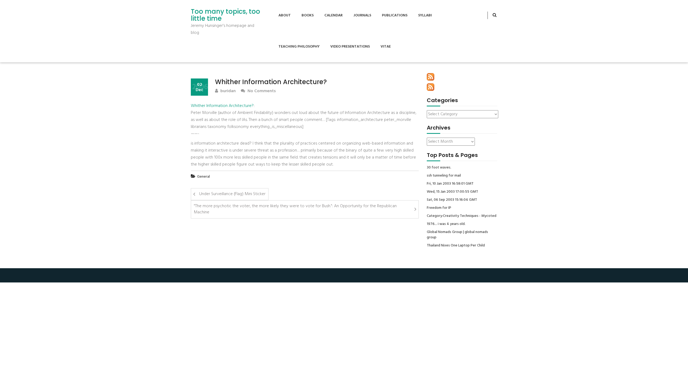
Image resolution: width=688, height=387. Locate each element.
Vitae (386, 47)
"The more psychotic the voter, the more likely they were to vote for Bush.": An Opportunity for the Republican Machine (295, 209)
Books (308, 15)
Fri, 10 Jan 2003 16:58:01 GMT (450, 184)
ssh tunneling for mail (444, 175)
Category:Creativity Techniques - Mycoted (461, 216)
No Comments (261, 91)
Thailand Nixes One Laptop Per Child (456, 245)
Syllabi (425, 15)
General (203, 177)
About (284, 15)
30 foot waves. (439, 167)
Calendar (333, 15)
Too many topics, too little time (225, 15)
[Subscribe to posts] (430, 77)
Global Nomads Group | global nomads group (457, 235)
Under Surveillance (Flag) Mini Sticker (232, 194)
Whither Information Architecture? (222, 105)
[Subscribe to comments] (430, 87)
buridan (227, 91)
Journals (362, 15)
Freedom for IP (439, 208)
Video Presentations (350, 47)
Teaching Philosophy (299, 47)
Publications (394, 15)
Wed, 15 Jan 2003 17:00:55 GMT (452, 192)
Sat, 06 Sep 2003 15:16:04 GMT (452, 200)
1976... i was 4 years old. (446, 224)
